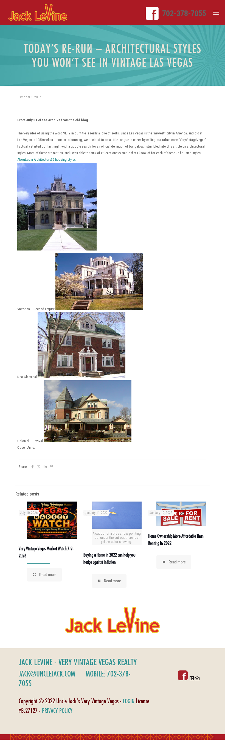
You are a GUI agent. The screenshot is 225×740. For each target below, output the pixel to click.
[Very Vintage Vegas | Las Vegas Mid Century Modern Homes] (37, 12)
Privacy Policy (57, 710)
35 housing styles (63, 159)
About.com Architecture (34, 159)
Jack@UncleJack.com (47, 673)
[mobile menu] (216, 13)
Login (128, 701)
